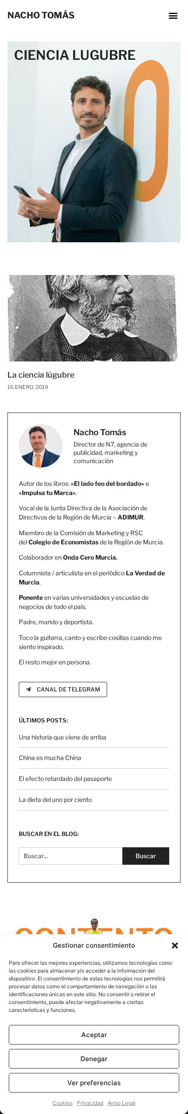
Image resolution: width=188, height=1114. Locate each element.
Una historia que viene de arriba (62, 737)
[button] (175, 945)
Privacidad (90, 1103)
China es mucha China (50, 757)
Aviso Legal (122, 1103)
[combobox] (70, 856)
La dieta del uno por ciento (55, 799)
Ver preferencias (94, 1083)
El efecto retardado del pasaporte (65, 778)
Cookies (62, 1103)
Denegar (94, 1059)
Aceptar (94, 1035)
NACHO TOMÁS (41, 15)
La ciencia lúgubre (40, 374)
